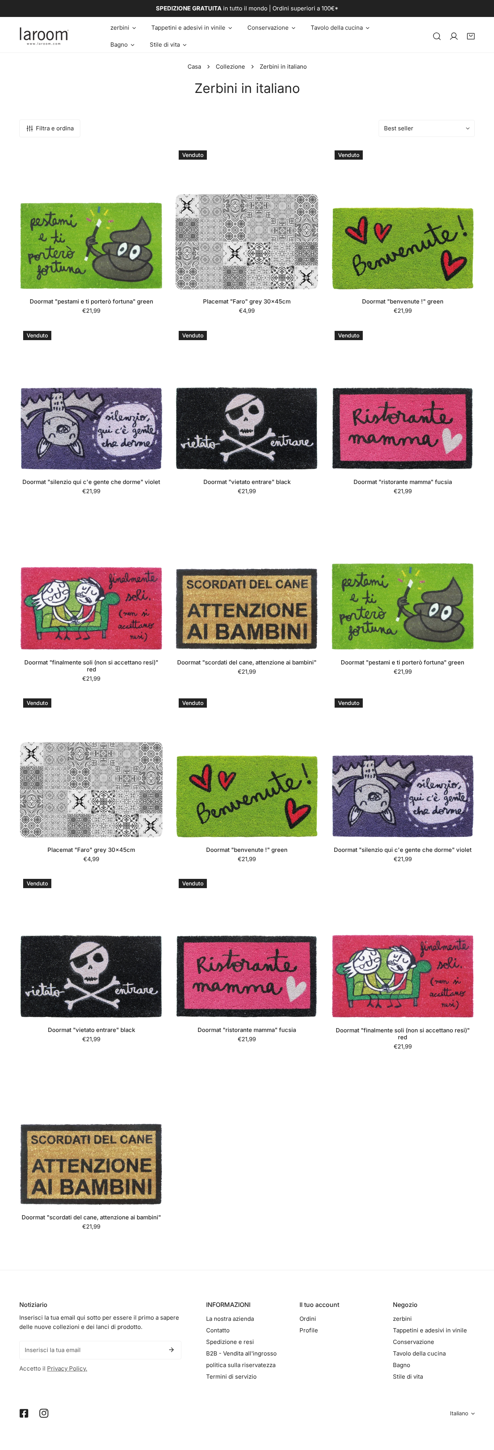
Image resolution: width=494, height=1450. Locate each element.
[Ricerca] (436, 36)
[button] (123, 27)
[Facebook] (24, 1413)
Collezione (230, 66)
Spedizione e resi (230, 1341)
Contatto (218, 1330)
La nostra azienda (230, 1318)
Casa (194, 66)
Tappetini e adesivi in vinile (430, 1330)
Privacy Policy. (67, 1368)
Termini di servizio (231, 1376)
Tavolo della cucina (419, 1353)
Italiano (459, 1413)
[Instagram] (44, 1413)
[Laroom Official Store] (44, 36)
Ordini (307, 1318)
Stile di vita (408, 1376)
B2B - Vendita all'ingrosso (241, 1353)
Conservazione (413, 1341)
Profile (308, 1330)
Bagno (401, 1365)
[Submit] (171, 1350)
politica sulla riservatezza (241, 1365)
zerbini (402, 1318)
